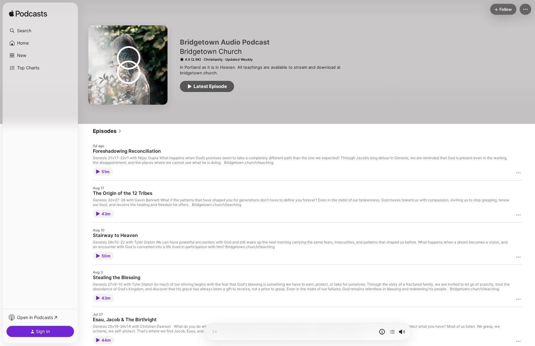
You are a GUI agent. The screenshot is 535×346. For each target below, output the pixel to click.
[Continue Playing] (392, 331)
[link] (107, 131)
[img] (28, 14)
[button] (40, 30)
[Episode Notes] (382, 331)
